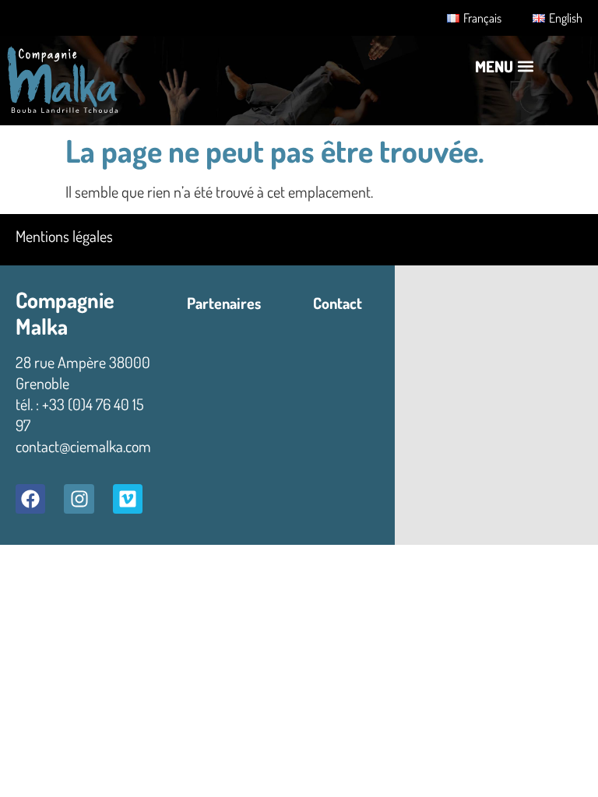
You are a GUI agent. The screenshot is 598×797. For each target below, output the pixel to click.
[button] (504, 66)
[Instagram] (78, 499)
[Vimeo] (127, 499)
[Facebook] (30, 499)
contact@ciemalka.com (83, 446)
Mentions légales (64, 236)
